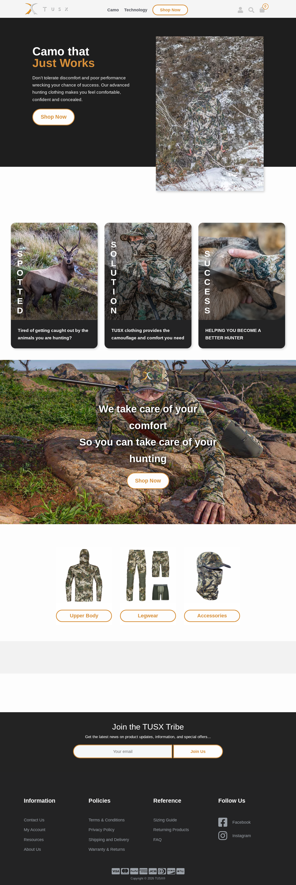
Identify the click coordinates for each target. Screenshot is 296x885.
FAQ (157, 839)
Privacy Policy (101, 829)
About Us (32, 849)
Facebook (241, 822)
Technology (135, 10)
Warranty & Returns (107, 849)
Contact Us (34, 820)
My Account (34, 829)
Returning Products (171, 829)
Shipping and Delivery (109, 839)
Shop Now (170, 10)
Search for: (251, 10)
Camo (113, 10)
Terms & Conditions (107, 820)
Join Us (198, 751)
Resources (34, 839)
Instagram (241, 835)
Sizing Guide (165, 820)
